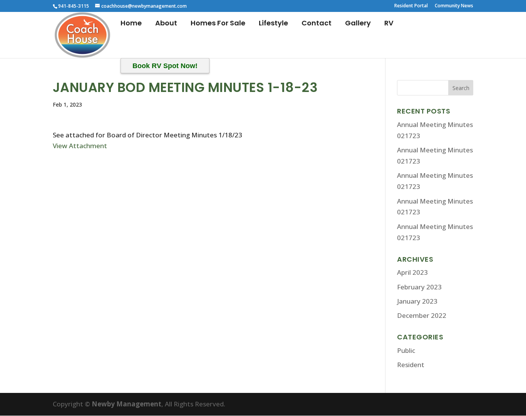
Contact (317, 24)
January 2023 (417, 301)
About (166, 24)
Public (406, 350)
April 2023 (412, 272)
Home (131, 24)
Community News (454, 6)
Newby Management (126, 403)
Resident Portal (411, 6)
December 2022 (421, 315)
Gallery (358, 24)
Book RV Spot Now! (165, 66)
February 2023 (419, 286)
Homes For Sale (218, 24)
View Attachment (80, 145)
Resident (410, 364)
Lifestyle (273, 24)
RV (389, 24)
